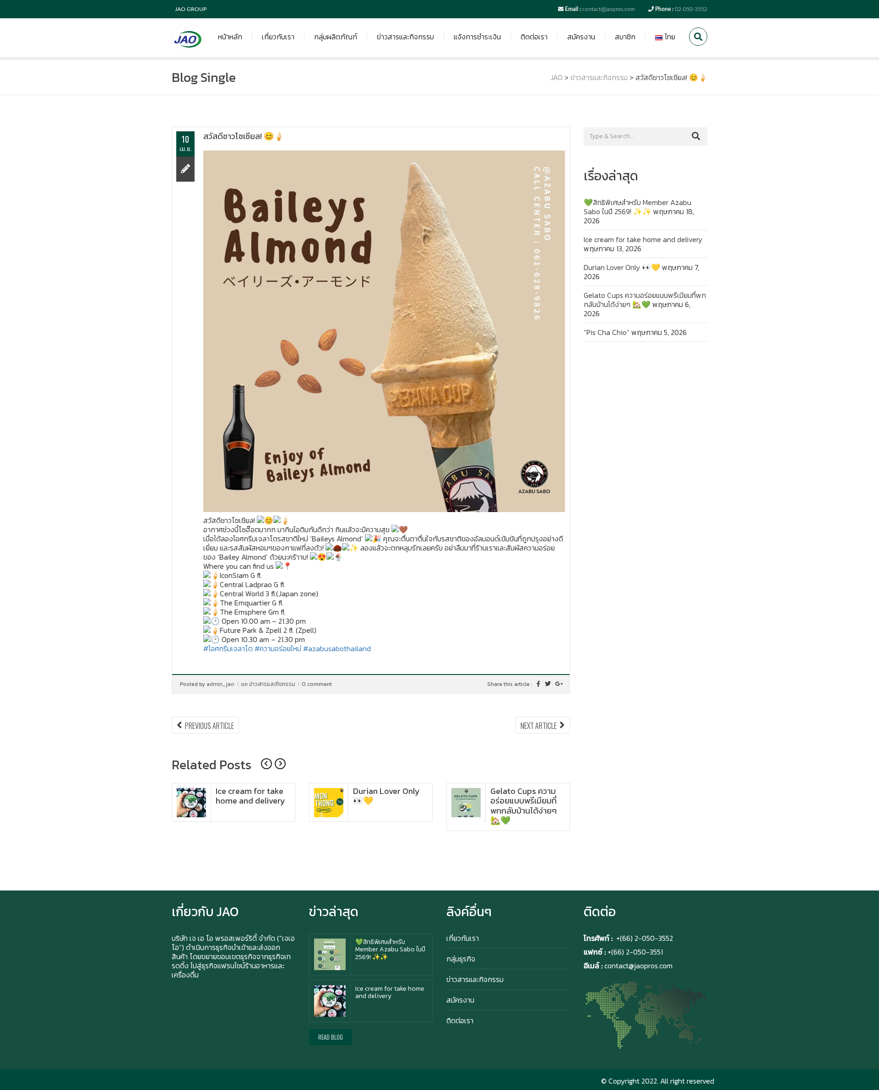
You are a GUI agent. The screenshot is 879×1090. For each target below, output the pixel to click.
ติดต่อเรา (534, 36)
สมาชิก (625, 36)
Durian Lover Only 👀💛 (386, 796)
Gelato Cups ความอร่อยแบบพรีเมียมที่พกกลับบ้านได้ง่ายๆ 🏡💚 (523, 806)
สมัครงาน (581, 36)
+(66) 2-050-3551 (634, 951)
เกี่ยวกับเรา (278, 36)
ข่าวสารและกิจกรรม (405, 36)
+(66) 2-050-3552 (644, 938)
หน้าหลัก (230, 36)
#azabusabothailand (337, 648)
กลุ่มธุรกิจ (460, 958)
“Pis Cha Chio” (606, 332)
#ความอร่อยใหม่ (278, 648)
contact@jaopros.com (608, 9)
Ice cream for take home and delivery (250, 796)
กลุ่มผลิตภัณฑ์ (335, 36)
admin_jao (220, 684)
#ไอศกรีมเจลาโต (228, 648)
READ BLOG (330, 1036)
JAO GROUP (190, 9)
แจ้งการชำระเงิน (477, 36)
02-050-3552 (691, 9)
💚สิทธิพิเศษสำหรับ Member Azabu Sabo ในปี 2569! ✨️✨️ (637, 207)
